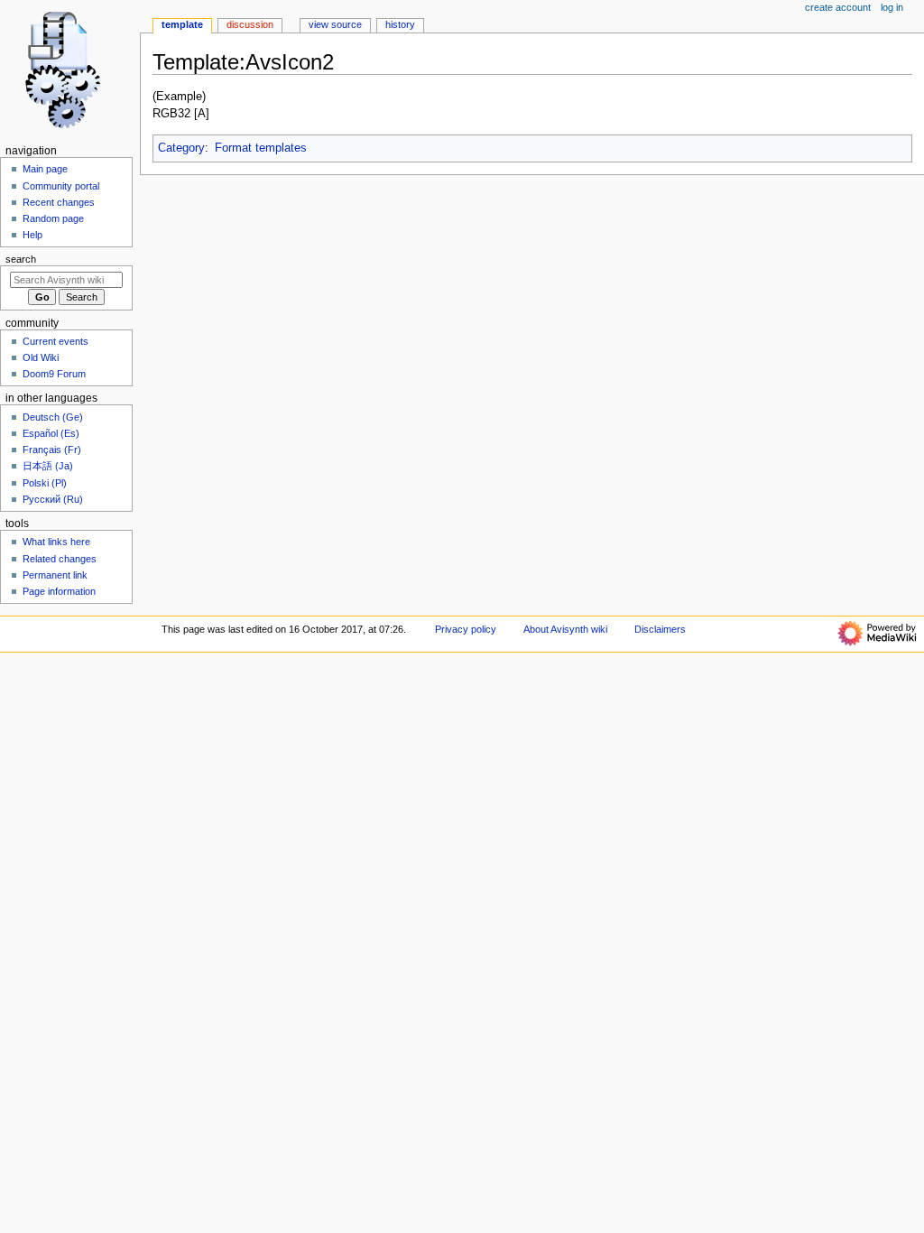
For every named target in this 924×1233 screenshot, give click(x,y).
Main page (45, 168)
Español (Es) (51, 433)
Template (182, 24)
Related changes (60, 558)
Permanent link (55, 575)
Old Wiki (41, 357)
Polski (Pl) (45, 482)
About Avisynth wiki (565, 629)
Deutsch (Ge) (53, 417)
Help (32, 234)
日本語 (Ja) (48, 465)
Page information (59, 591)
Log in (892, 7)
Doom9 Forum (54, 373)
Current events (55, 341)
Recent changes (59, 202)
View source (335, 24)
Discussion (249, 24)
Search (20, 259)
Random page (53, 218)
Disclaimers (660, 629)
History (400, 24)
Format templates (261, 148)
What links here (56, 541)
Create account (838, 7)
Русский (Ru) (53, 499)
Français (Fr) (52, 449)
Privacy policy (465, 629)
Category (181, 148)
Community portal (61, 186)
